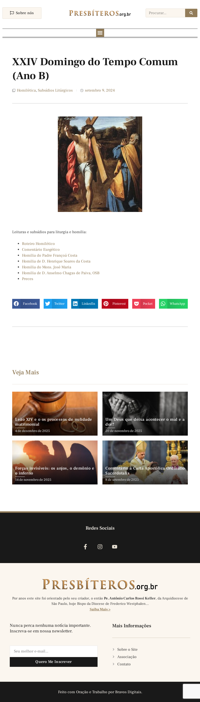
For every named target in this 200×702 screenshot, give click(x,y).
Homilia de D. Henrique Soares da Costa (56, 261)
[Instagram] (100, 546)
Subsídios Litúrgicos (55, 90)
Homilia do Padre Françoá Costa (49, 255)
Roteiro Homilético (38, 243)
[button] (100, 33)
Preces (27, 278)
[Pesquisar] (191, 13)
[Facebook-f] (85, 546)
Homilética (26, 90)
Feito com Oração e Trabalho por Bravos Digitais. (100, 692)
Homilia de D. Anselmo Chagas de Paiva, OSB (61, 273)
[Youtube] (114, 546)
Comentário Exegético (41, 249)
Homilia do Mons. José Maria (46, 267)
